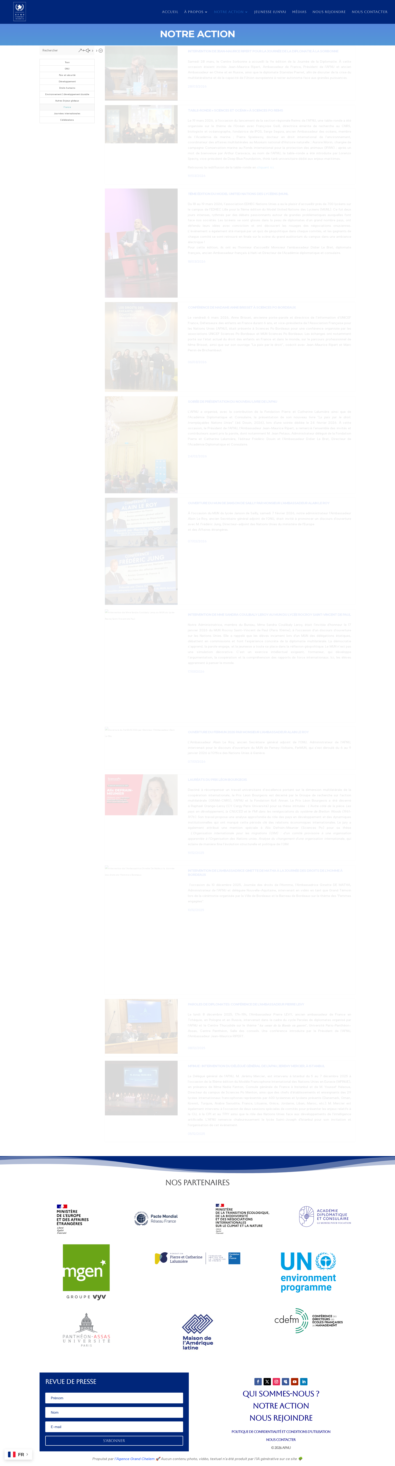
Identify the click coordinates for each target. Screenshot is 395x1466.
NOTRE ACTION (281, 1405)
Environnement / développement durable (67, 94)
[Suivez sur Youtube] (294, 1381)
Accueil (170, 12)
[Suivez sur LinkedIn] (303, 1381)
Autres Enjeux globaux (67, 100)
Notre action (229, 12)
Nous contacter (370, 12)
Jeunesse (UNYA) (270, 12)
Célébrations (67, 120)
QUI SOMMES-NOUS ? (281, 1393)
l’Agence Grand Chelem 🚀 (137, 1459)
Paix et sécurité (67, 75)
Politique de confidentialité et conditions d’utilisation (281, 1432)
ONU (67, 68)
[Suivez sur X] (267, 1381)
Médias (299, 12)
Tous (67, 62)
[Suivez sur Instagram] (276, 1381)
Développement (67, 81)
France (67, 107)
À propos (193, 12)
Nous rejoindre (329, 12)
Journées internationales (67, 113)
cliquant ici (265, 167)
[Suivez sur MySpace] (285, 1381)
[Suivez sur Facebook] (258, 1381)
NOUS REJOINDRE (280, 1417)
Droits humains (67, 88)
